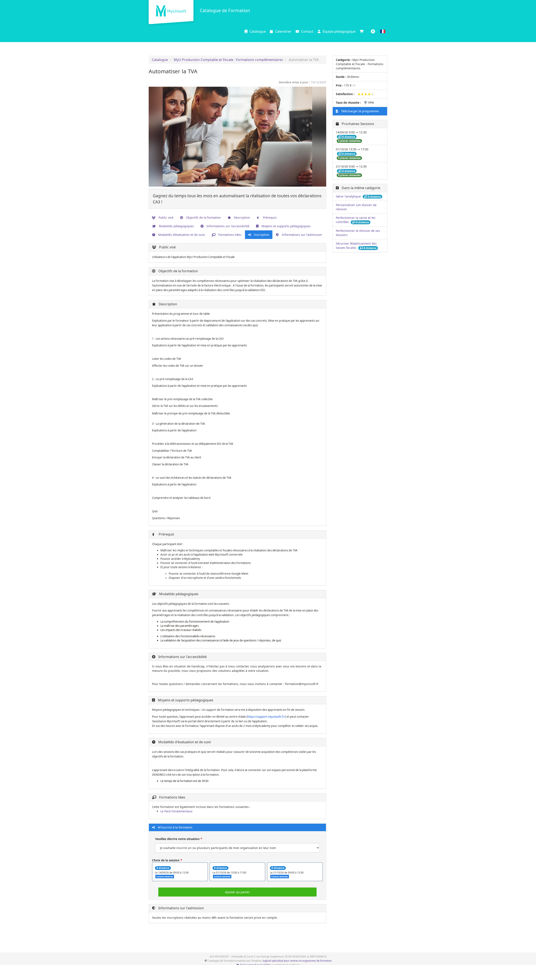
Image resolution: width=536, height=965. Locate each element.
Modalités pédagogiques (176, 226)
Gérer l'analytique (349, 196)
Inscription (261, 235)
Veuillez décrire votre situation (177, 839)
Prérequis (269, 217)
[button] (382, 31)
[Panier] (363, 31)
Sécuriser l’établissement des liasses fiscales (356, 245)
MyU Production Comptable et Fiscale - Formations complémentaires (228, 59)
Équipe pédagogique (339, 31)
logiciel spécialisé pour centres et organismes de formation (297, 960)
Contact (307, 31)
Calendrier (283, 31)
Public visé (165, 217)
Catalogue (258, 31)
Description (241, 217)
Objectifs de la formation (203, 217)
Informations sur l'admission (301, 235)
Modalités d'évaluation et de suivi (181, 235)
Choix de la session (165, 860)
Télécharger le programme (359, 111)
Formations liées (229, 235)
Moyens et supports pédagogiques (286, 226)
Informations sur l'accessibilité (227, 226)
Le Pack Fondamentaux (176, 811)
